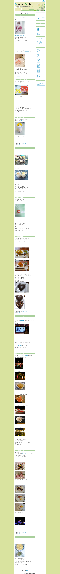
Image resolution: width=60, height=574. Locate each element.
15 (39, 16)
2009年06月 (38, 67)
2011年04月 (38, 48)
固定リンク (18, 76)
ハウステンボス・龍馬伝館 (18, 345)
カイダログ (38, 32)
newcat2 (38, 30)
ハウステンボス (22, 320)
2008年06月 (38, 77)
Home (27, 13)
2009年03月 (38, 69)
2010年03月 (38, 59)
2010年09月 (38, 54)
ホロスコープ (38, 33)
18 (43, 16)
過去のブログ (25, 143)
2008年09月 (38, 74)
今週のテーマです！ (39, 41)
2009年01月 (38, 71)
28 (38, 18)
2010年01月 (38, 61)
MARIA (38, 28)
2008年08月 (38, 75)
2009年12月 (38, 62)
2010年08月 (38, 55)
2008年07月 (38, 76)
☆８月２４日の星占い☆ (40, 42)
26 (44, 17)
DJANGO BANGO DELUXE (40, 83)
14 (38, 16)
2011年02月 (38, 50)
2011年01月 (38, 51)
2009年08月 (38, 65)
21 (38, 17)
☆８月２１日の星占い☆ (40, 43)
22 (39, 17)
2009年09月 (38, 64)
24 (42, 17)
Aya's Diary (38, 27)
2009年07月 (38, 66)
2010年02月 (38, 60)
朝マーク (38, 35)
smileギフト (38, 84)
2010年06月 (38, 57)
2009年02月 (38, 70)
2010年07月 (38, 56)
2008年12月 (38, 72)
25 (43, 17)
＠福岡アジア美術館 (19, 35)
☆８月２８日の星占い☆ (40, 38)
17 (42, 16)
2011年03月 (38, 49)
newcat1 (38, 29)
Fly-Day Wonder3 (39, 82)
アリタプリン (22, 120)
